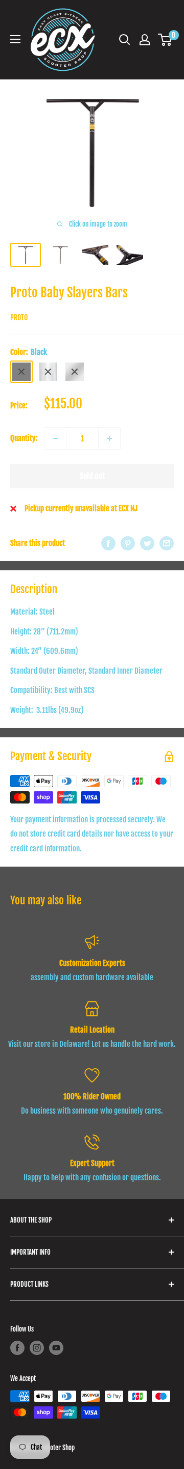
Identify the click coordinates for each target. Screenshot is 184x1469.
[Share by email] (166, 543)
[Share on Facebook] (108, 543)
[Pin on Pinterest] (128, 543)
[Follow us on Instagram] (37, 1348)
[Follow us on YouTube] (56, 1348)
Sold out (92, 476)
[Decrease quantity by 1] (55, 438)
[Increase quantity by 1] (109, 438)
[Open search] (124, 39)
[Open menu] (15, 39)
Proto (19, 317)
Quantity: (24, 438)
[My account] (145, 39)
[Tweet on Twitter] (147, 543)
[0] (165, 40)
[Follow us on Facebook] (17, 1348)
